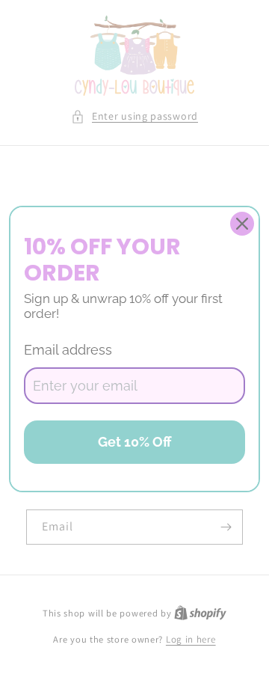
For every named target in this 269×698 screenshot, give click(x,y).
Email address (68, 350)
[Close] (242, 224)
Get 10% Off (135, 442)
